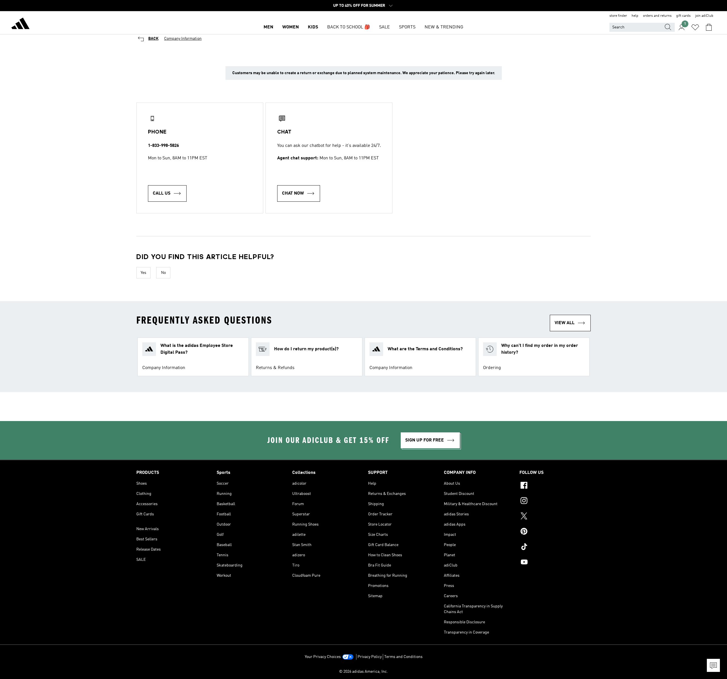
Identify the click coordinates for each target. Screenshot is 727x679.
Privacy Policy (370, 657)
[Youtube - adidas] (555, 562)
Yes (143, 273)
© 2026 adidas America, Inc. (363, 672)
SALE (384, 27)
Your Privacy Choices (323, 657)
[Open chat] (713, 665)
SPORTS (407, 27)
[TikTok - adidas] (555, 547)
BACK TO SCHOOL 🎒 (348, 27)
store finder (618, 16)
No (163, 273)
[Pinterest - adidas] (555, 532)
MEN (268, 27)
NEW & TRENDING (444, 27)
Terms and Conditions (403, 657)
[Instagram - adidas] (555, 501)
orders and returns (657, 16)
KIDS (313, 27)
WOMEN (290, 27)
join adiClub (704, 16)
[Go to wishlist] (695, 27)
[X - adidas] (555, 516)
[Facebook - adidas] (555, 486)
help (635, 16)
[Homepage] (20, 24)
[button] (193, 357)
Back (153, 39)
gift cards (683, 16)
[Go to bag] (709, 27)
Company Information (183, 39)
